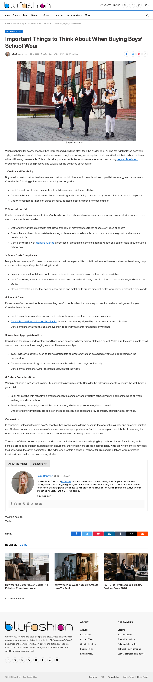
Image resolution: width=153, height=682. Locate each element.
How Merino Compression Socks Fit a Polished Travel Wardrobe (26, 586)
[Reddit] (28, 504)
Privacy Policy (113, 677)
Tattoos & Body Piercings (129, 649)
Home (7, 15)
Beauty (35, 15)
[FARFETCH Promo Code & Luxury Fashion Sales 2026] (126, 567)
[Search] (147, 15)
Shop (15, 15)
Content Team (87, 639)
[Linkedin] (19, 504)
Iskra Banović (17, 54)
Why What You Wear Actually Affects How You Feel (76, 586)
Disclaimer (93, 677)
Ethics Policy (142, 677)
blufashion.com (44, 496)
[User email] (40, 504)
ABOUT (116, 5)
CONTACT (105, 5)
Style (46, 15)
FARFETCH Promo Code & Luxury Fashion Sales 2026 (123, 586)
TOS (102, 677)
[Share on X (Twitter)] (133, 54)
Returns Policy (86, 649)
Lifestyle (58, 15)
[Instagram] (15, 504)
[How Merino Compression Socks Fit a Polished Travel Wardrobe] (27, 567)
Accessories (73, 15)
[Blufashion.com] (27, 5)
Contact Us (85, 634)
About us (84, 630)
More (88, 15)
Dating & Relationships (128, 644)
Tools (26, 15)
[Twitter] (32, 504)
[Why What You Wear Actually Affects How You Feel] (76, 567)
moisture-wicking (45, 242)
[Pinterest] (24, 504)
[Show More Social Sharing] (145, 54)
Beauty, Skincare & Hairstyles (131, 653)
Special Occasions (126, 639)
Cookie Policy (128, 677)
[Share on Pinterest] (139, 54)
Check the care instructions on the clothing (34, 321)
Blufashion (66, 481)
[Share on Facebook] (126, 54)
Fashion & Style (19, 23)
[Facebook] (11, 504)
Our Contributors (88, 644)
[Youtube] (36, 504)
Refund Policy (86, 653)
